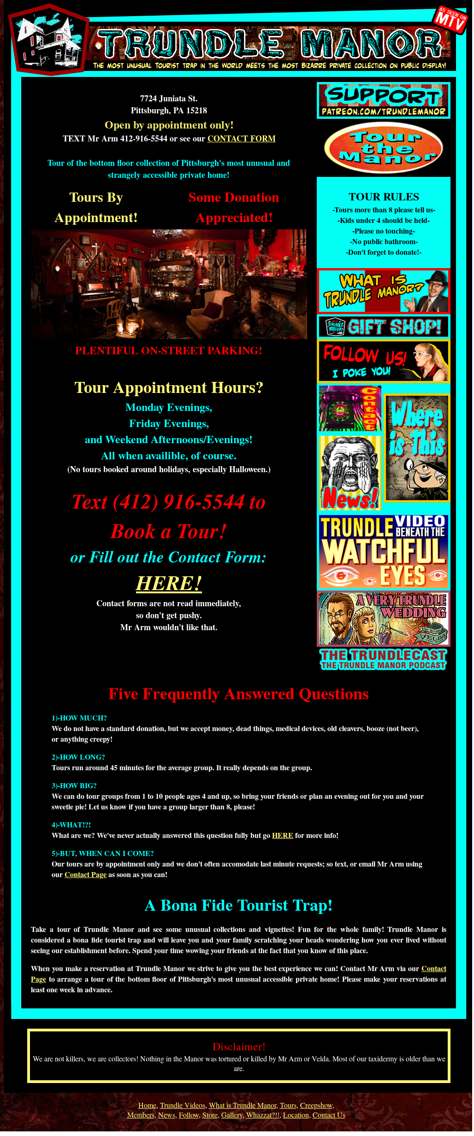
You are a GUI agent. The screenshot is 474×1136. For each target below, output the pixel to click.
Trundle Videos (182, 1105)
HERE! (169, 582)
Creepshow (316, 1105)
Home (147, 1105)
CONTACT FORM (241, 138)
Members (140, 1114)
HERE (282, 835)
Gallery (232, 1114)
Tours (288, 1105)
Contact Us (329, 1114)
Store (210, 1114)
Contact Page (86, 874)
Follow (189, 1114)
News (166, 1114)
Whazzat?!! (262, 1114)
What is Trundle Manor (242, 1105)
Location (296, 1114)
